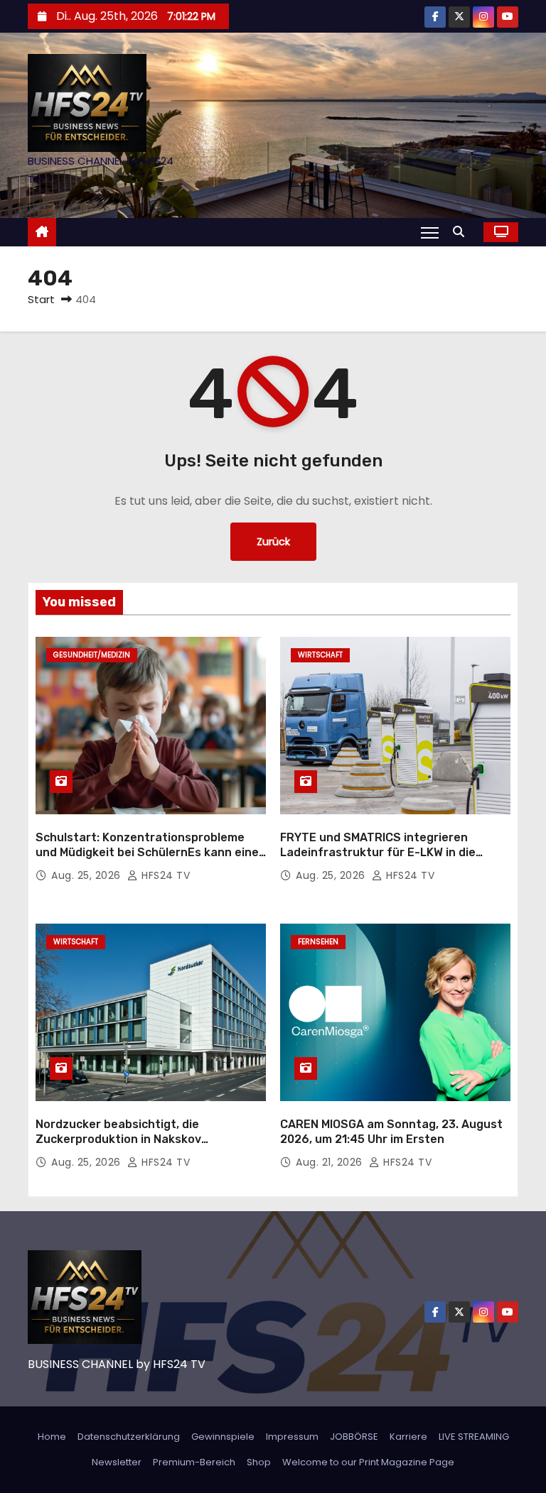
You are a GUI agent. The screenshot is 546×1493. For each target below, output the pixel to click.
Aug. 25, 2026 (87, 875)
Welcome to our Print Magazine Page (368, 1462)
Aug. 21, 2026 (330, 1162)
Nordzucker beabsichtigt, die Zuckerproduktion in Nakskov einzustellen (118, 1139)
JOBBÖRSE (354, 1436)
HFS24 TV (164, 875)
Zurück (273, 542)
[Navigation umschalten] (430, 232)
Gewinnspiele (223, 1436)
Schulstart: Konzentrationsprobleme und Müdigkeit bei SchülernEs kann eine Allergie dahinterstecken (147, 853)
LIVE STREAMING (474, 1436)
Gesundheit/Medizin (91, 655)
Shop (259, 1462)
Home (52, 1436)
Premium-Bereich (194, 1462)
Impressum (292, 1436)
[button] (462, 232)
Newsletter (116, 1462)
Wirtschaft (320, 655)
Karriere (408, 1436)
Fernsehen (318, 941)
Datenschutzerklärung (128, 1436)
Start (41, 299)
